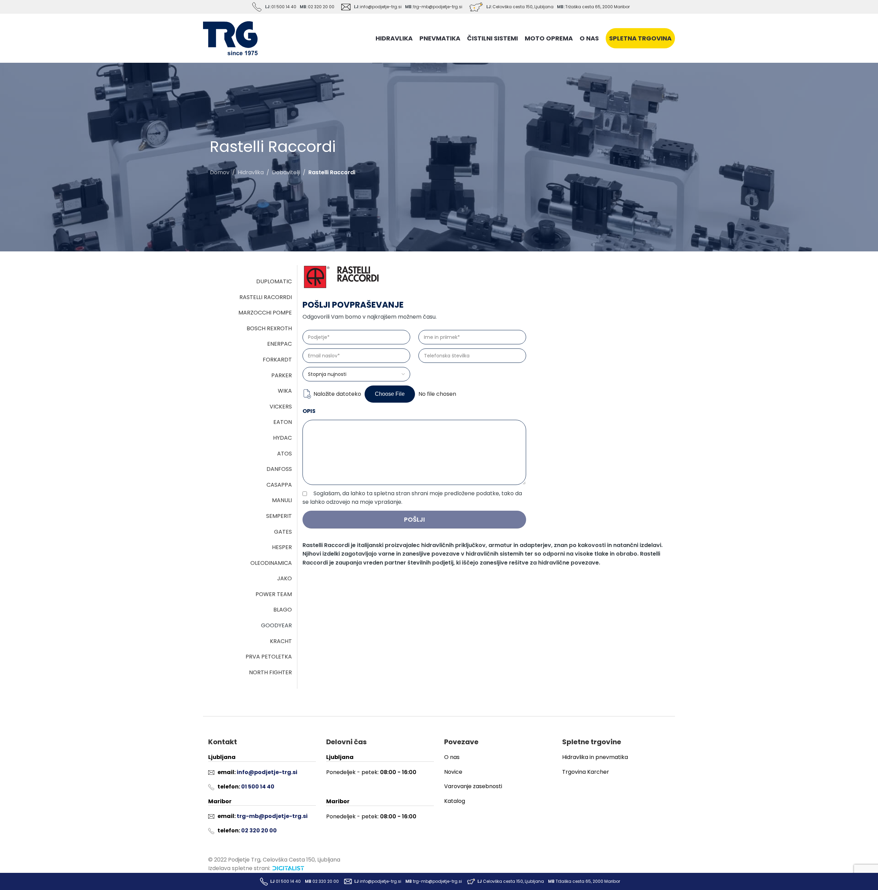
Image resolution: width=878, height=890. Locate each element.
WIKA (285, 391)
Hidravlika (251, 172)
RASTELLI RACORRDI (265, 297)
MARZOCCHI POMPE (265, 313)
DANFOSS (279, 469)
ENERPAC (279, 344)
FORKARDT (277, 360)
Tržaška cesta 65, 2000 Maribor (597, 7)
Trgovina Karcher (585, 772)
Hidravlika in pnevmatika (595, 757)
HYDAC (282, 438)
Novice (453, 772)
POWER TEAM (274, 594)
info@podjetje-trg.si (381, 7)
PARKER (281, 375)
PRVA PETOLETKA (269, 657)
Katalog (454, 801)
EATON (282, 422)
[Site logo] (230, 38)
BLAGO (282, 610)
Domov (219, 172)
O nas (452, 757)
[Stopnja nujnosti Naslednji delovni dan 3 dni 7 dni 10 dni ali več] (356, 374)
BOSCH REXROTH (269, 328)
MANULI (282, 500)
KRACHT (281, 641)
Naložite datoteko (337, 394)
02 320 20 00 (321, 7)
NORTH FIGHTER (270, 672)
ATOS (284, 454)
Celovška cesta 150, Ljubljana (523, 7)
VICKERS (281, 407)
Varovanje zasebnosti (473, 786)
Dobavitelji (286, 172)
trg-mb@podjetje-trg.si (437, 7)
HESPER (282, 547)
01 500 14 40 (283, 7)
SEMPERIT (279, 516)
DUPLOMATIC (274, 281)
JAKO (284, 578)
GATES (283, 532)
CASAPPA (279, 485)
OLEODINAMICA (271, 563)
